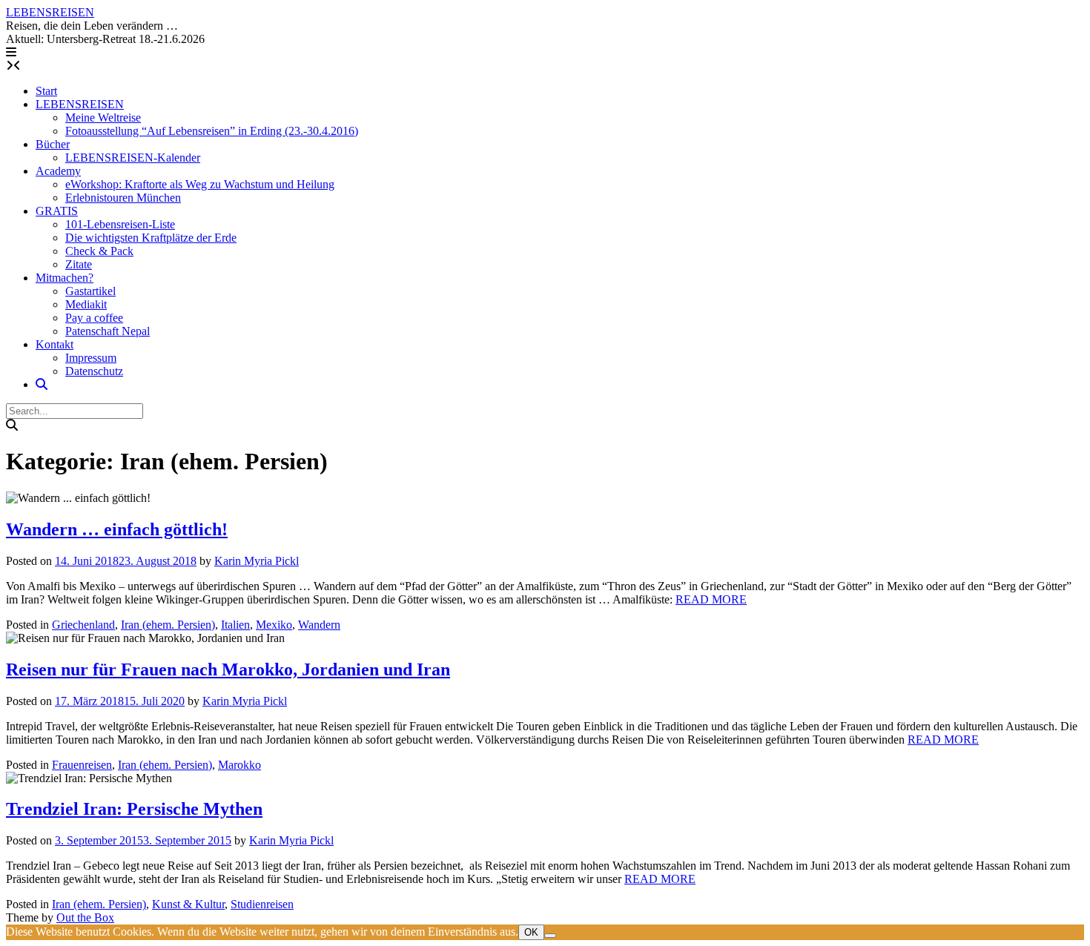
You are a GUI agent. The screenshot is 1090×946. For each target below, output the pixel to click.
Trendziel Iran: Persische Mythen (134, 808)
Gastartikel (90, 291)
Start (46, 91)
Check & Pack (99, 251)
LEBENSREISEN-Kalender (132, 157)
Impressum (90, 357)
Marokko (239, 764)
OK (531, 932)
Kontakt (54, 344)
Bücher (53, 144)
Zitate (78, 264)
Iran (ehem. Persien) (168, 624)
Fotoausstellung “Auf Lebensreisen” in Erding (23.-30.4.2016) (211, 131)
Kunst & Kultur (188, 904)
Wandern (319, 624)
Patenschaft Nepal (107, 331)
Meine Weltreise (103, 117)
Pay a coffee (94, 317)
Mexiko (274, 624)
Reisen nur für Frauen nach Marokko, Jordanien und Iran (228, 669)
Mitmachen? (64, 277)
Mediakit (86, 304)
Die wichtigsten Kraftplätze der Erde (151, 237)
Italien (235, 624)
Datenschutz (94, 371)
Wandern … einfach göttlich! (117, 529)
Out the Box (85, 917)
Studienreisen (262, 904)
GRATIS (57, 211)
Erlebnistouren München (123, 197)
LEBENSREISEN (50, 12)
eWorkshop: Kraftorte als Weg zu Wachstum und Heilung (199, 184)
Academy (58, 171)
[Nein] (550, 935)
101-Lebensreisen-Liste (120, 224)
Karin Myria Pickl (256, 561)
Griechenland (83, 624)
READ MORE (711, 599)
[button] (11, 52)
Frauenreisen (82, 764)
